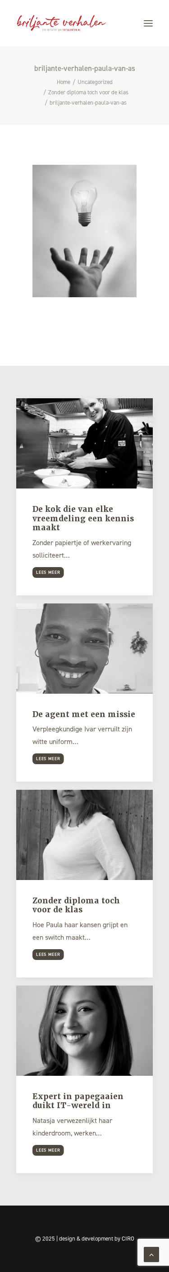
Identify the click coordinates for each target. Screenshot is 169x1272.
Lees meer (48, 572)
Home (63, 82)
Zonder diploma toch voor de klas (88, 92)
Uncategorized (95, 82)
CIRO (128, 1238)
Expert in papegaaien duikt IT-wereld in (77, 1101)
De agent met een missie (83, 714)
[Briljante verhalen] (61, 23)
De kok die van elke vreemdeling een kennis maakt (83, 518)
